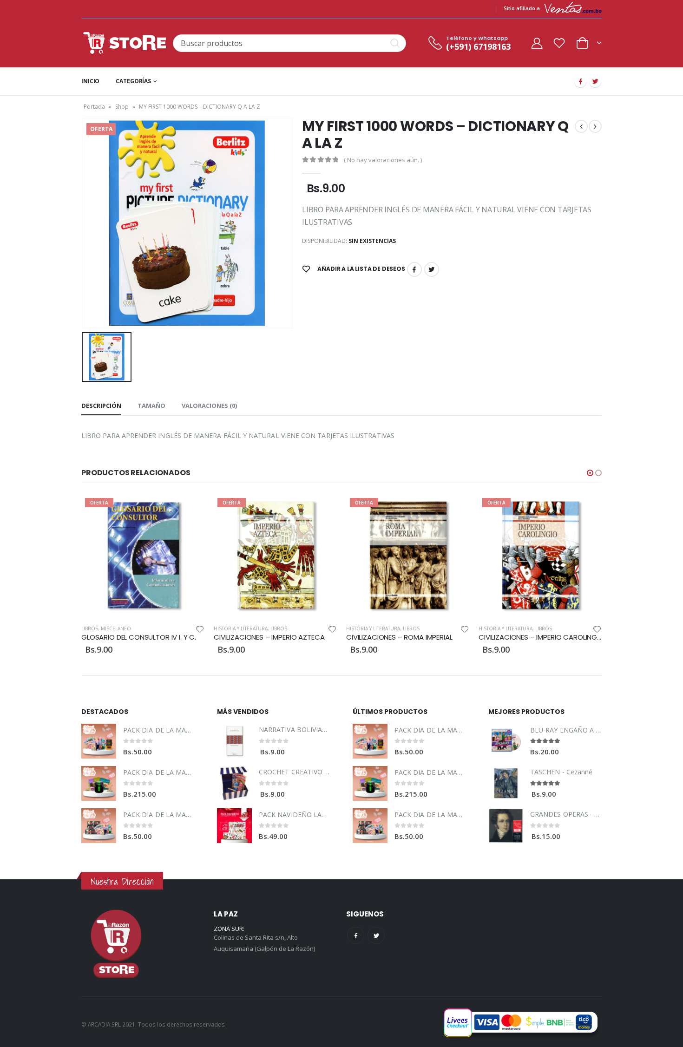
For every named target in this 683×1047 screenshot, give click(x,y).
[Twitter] (595, 81)
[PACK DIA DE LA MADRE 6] (98, 783)
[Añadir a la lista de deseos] (199, 629)
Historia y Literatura (108, 628)
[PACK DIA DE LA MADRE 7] (98, 741)
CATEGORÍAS (133, 81)
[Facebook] (580, 81)
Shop (122, 107)
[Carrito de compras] (588, 42)
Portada (94, 107)
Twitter (431, 269)
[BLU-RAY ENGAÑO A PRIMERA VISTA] (505, 741)
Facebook (414, 269)
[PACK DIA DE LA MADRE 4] (98, 825)
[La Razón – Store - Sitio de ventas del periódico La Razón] (124, 43)
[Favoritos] (559, 43)
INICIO (90, 81)
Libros (146, 628)
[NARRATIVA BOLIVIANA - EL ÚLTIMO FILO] (234, 741)
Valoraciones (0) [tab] (209, 405)
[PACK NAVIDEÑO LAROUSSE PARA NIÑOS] (234, 825)
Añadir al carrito (189, 509)
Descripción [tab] (101, 405)
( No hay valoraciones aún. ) (383, 160)
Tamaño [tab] (151, 405)
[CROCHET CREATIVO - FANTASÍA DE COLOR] (234, 783)
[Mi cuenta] (536, 43)
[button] (590, 472)
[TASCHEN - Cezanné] (505, 783)
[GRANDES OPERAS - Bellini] (505, 825)
